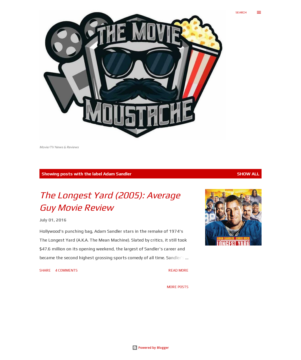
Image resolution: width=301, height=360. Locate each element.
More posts (177, 287)
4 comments (66, 270)
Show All (248, 173)
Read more (178, 270)
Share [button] (45, 270)
